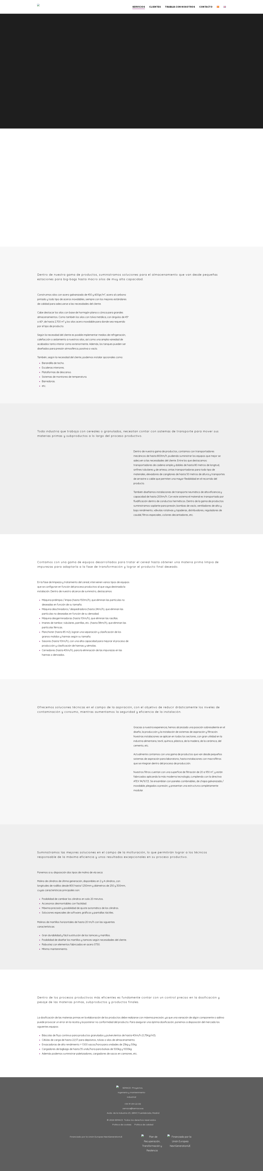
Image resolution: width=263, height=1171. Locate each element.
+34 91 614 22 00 (132, 1103)
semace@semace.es (133, 1108)
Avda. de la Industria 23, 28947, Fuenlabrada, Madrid (132, 1113)
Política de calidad (143, 1124)
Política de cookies (121, 1124)
